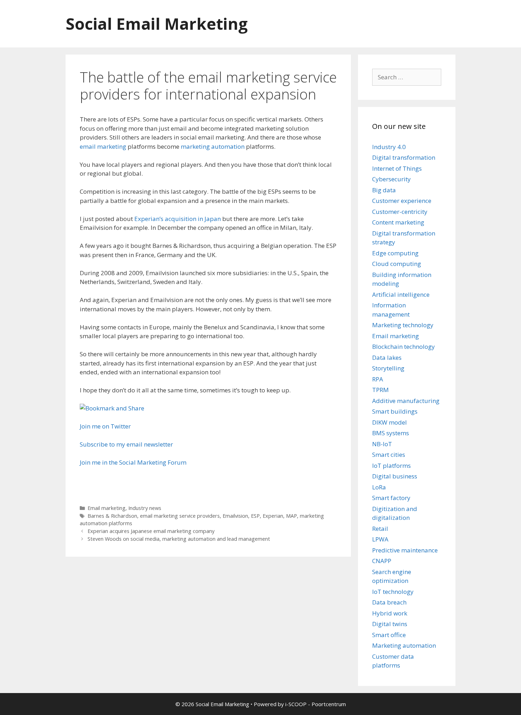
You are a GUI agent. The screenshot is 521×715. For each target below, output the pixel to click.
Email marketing (106, 508)
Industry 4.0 (389, 147)
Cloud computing (396, 264)
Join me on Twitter (105, 426)
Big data (384, 190)
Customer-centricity (399, 212)
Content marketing (398, 222)
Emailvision (235, 515)
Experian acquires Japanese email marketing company (151, 531)
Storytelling (388, 368)
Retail (380, 528)
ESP (255, 515)
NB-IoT (382, 444)
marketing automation (213, 146)
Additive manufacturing (405, 401)
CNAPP (381, 561)
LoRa (379, 487)
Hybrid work (389, 613)
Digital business (394, 476)
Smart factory (391, 498)
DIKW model (389, 422)
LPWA (380, 539)
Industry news (144, 508)
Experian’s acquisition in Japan (177, 219)
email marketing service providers (180, 515)
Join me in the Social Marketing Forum (133, 462)
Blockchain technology (403, 346)
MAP (291, 515)
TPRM (380, 390)
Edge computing (395, 253)
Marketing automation (404, 645)
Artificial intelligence (401, 294)
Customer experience (401, 201)
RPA (377, 379)
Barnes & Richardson (112, 515)
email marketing (103, 146)
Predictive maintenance (405, 550)
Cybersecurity (391, 179)
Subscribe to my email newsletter (126, 444)
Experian (273, 515)
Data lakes (387, 357)
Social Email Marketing (157, 23)
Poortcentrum (329, 704)
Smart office (389, 635)
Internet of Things (397, 168)
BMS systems (390, 433)
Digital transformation (403, 157)
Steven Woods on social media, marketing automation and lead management (179, 538)
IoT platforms (391, 465)
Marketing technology (402, 325)
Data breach (389, 602)
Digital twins (389, 624)
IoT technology (393, 592)
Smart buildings (395, 411)
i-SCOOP (296, 704)
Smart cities (388, 454)
